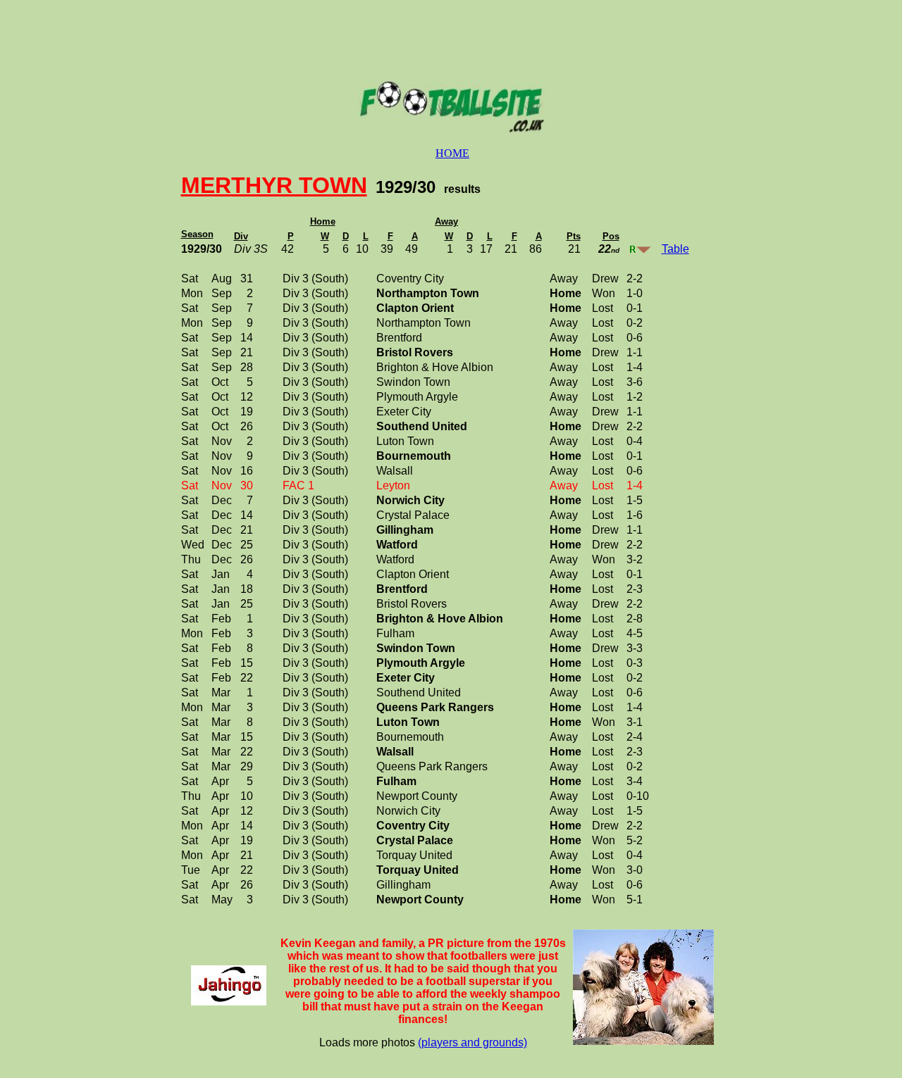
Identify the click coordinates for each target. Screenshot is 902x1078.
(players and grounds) (472, 1042)
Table (675, 249)
